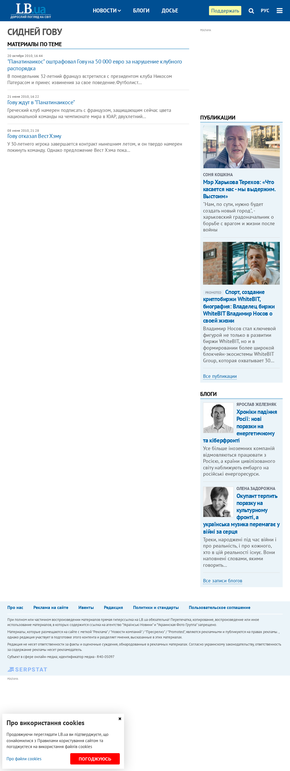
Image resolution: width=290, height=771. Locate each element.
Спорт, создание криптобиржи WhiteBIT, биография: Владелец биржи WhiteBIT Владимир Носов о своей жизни (239, 306)
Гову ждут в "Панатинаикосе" (41, 102)
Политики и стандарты (156, 607)
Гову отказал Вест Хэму (34, 136)
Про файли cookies (24, 758)
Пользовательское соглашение (219, 607)
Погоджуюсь (95, 759)
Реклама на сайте (50, 607)
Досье (170, 10)
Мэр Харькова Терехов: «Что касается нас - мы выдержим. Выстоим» (239, 189)
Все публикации (220, 376)
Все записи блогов (222, 581)
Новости (105, 10)
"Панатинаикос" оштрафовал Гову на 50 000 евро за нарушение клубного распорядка (94, 65)
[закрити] (119, 719)
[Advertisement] (241, 68)
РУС (265, 10)
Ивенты (86, 607)
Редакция (113, 607)
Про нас (15, 607)
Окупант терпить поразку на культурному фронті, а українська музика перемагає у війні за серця (241, 513)
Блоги (141, 10)
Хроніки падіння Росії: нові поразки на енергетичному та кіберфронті (240, 426)
